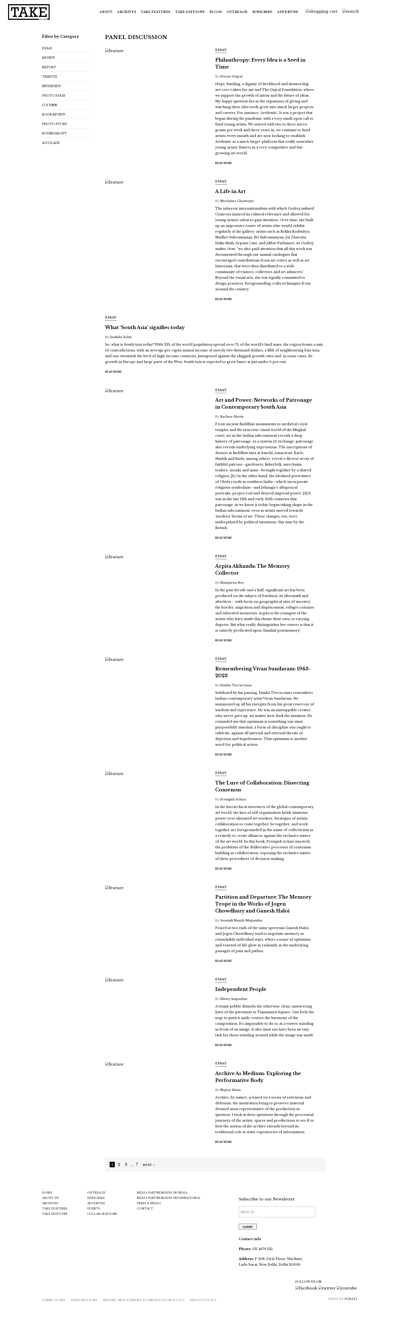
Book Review (53, 114)
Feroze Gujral (231, 76)
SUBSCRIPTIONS (84, 1300)
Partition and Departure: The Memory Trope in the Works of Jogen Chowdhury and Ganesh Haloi (263, 904)
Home (47, 1192)
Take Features (54, 1208)
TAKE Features (155, 12)
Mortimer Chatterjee (237, 201)
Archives (126, 12)
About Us (50, 1198)
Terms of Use (53, 1300)
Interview (51, 86)
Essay (47, 48)
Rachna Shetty (232, 417)
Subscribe (262, 12)
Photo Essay (54, 95)
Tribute (49, 76)
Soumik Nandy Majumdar (241, 920)
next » (149, 1164)
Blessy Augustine (234, 999)
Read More (223, 163)
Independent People (240, 989)
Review (48, 57)
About (106, 12)
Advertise (287, 12)
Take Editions (190, 12)
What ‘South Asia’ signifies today (145, 327)
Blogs (215, 12)
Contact (145, 1208)
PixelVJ (351, 1299)
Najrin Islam (230, 1090)
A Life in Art (230, 191)
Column (49, 105)
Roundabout (54, 133)
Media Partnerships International (169, 1198)
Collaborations (102, 1213)
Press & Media (149, 1203)
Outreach (237, 12)
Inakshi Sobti (121, 337)
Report (49, 67)
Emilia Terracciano (236, 685)
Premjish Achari (233, 799)
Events (93, 1208)
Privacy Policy (203, 1300)
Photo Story (54, 124)
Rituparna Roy (232, 583)
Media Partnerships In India (162, 1192)
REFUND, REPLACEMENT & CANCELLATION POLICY (144, 1300)
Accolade (51, 143)
